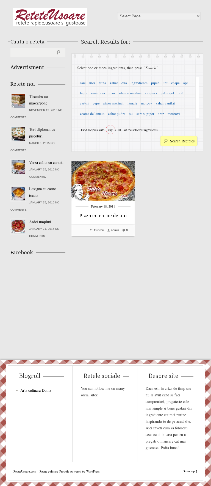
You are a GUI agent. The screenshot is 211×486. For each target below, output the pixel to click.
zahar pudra (116, 113)
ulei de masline (130, 92)
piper (155, 82)
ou (131, 113)
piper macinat (113, 103)
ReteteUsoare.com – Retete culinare (50, 17)
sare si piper (145, 113)
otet (181, 92)
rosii (112, 92)
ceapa (175, 82)
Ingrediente (139, 82)
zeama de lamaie (92, 113)
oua (124, 82)
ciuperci (151, 92)
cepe (96, 103)
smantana (98, 92)
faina (102, 82)
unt (165, 82)
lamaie (132, 103)
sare (83, 82)
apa (185, 82)
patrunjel (167, 92)
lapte (83, 92)
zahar (114, 82)
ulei (92, 82)
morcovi (174, 113)
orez (161, 113)
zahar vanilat (165, 103)
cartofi (84, 103)
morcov (146, 103)
